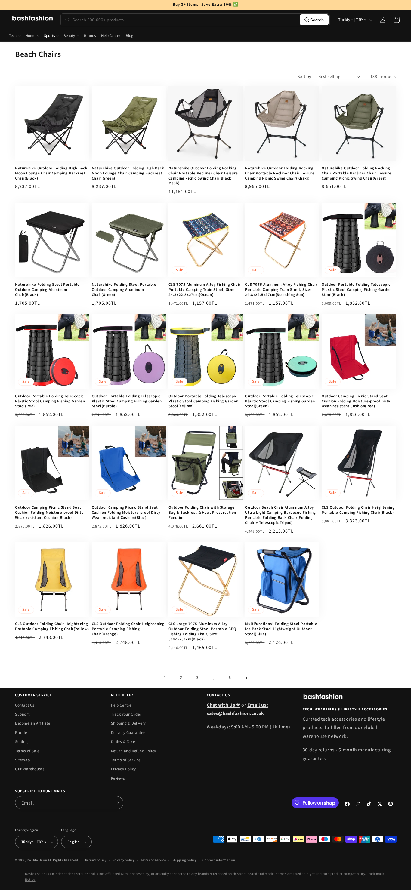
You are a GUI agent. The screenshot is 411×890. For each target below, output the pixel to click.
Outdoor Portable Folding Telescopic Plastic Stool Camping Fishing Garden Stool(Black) (357, 289)
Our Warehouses (29, 769)
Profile (21, 732)
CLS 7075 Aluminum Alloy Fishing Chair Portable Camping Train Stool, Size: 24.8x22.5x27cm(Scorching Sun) (281, 289)
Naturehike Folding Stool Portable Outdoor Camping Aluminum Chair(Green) (124, 289)
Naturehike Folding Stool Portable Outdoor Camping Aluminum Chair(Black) (47, 289)
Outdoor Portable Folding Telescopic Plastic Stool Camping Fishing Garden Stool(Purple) (127, 401)
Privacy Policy (123, 769)
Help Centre (121, 705)
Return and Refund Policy (133, 751)
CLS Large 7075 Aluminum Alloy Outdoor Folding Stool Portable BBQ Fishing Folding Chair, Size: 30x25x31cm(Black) (202, 631)
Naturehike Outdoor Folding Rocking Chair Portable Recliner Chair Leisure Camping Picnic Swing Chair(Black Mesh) (203, 176)
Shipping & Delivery (128, 723)
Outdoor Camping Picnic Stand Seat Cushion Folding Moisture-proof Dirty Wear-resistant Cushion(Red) (356, 401)
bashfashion (37, 860)
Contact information (218, 860)
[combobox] (185, 20)
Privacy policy (124, 860)
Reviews (118, 778)
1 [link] (165, 678)
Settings (22, 741)
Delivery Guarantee (128, 732)
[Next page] (246, 678)
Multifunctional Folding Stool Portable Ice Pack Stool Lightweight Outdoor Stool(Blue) (281, 629)
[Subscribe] (116, 802)
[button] (396, 19)
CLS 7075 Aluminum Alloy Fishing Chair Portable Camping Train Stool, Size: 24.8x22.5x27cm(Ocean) (204, 289)
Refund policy (96, 860)
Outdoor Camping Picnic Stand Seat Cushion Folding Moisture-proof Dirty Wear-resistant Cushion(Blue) (126, 512)
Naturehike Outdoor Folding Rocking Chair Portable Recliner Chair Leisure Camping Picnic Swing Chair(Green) (356, 173)
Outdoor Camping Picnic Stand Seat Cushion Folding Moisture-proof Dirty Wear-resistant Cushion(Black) (49, 512)
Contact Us (24, 705)
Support (22, 714)
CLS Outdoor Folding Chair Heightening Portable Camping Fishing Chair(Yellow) (52, 626)
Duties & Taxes (124, 741)
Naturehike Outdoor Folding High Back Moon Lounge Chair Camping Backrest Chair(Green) (128, 173)
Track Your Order (126, 714)
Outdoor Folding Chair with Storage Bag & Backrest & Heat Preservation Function (202, 512)
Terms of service (153, 860)
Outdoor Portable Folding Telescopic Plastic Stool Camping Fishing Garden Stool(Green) (280, 401)
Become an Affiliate (32, 723)
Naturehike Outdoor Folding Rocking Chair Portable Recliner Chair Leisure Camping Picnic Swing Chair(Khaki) (279, 173)
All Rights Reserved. (63, 860)
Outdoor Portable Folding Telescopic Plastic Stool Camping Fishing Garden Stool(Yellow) (203, 401)
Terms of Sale (27, 751)
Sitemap (22, 760)
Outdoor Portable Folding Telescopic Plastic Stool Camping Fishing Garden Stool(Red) (50, 401)
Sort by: (305, 77)
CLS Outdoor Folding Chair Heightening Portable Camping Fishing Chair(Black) (358, 510)
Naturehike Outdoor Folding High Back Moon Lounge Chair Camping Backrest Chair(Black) (51, 173)
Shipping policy (184, 860)
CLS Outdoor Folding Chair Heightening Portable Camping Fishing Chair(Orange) (128, 629)
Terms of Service (126, 760)
